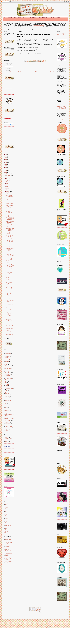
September (8, 178)
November (8, 175)
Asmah (6, 510)
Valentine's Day (8, 438)
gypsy (6, 392)
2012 (6, 169)
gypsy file (7, 393)
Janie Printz (7, 543)
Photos (19, 17)
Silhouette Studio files (32, 17)
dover (6, 381)
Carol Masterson (8, 540)
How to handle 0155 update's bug (9, 283)
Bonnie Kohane (8, 539)
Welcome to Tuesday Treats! (9, 212)
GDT (6, 390)
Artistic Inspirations (9, 359)
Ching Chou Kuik (8, 365)
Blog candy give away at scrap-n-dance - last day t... (9, 201)
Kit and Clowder (8, 406)
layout (6, 407)
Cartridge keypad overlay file (9, 236)
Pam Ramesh (59, 103)
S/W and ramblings (9, 418)
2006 (6, 338)
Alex (6, 504)
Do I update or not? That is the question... (10, 249)
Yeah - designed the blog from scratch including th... (10, 218)
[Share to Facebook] (39, 53)
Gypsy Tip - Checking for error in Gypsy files (9, 309)
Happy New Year (9, 334)
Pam (6, 413)
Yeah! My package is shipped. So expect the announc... (9, 289)
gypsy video (7, 396)
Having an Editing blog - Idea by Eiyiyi (9, 215)
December (8, 173)
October (8, 176)
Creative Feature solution (9, 273)
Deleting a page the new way (10, 301)
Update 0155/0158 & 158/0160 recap (10, 252)
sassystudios (7, 423)
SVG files (24, 17)
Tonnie (6, 529)
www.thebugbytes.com (61, 119)
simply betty (7, 435)
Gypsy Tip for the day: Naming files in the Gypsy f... (10, 258)
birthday (7, 361)
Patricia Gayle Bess (9, 556)
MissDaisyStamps (8, 411)
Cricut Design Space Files (43, 17)
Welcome (8, 286)
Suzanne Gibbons (8, 562)
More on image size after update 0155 (10, 222)
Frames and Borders (9, 388)
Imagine (7, 397)
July (7, 181)
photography (7, 416)
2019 (6, 159)
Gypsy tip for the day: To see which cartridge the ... (10, 265)
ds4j (6, 382)
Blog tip (7, 279)
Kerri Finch (7, 547)
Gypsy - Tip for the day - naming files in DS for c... (9, 323)
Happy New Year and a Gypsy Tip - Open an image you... (10, 332)
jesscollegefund (8, 401)
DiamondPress (8, 377)
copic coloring (8, 368)
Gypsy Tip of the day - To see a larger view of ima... (9, 294)
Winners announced (8, 276)
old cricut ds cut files (7, 20)
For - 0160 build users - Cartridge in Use (10, 244)
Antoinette (7, 508)
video (6, 440)
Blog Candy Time (9, 277)
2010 (6, 172)
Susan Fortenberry (8, 561)
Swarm (6, 437)
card (6, 364)
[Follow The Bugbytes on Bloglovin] (8, 124)
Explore (6, 385)
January (8, 191)
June (7, 183)
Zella (5, 532)
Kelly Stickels (7, 546)
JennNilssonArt (8, 400)
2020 (6, 157)
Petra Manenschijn (9, 558)
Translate (8, 35)
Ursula (6, 531)
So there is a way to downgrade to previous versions (10, 297)
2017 (6, 160)
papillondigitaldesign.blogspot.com (39, 25)
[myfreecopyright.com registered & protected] (62, 34)
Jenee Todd (7, 545)
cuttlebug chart (8, 374)
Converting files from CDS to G (9, 317)
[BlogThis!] (37, 53)
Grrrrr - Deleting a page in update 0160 (9, 208)
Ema (6, 515)
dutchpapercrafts (8, 384)
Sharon (6, 528)
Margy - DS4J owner (9, 503)
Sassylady (7, 422)
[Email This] (35, 53)
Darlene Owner (8, 538)
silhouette (7, 434)
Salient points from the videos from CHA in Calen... (10, 229)
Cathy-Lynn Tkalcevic (9, 542)
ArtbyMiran (7, 357)
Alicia (6, 354)
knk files (57, 17)
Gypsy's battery (9, 246)
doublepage (7, 379)
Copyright (8, 233)
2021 (6, 156)
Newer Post (19, 71)
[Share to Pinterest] (40, 53)
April (7, 186)
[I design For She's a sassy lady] (62, 225)
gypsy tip (7, 394)
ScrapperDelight (8, 427)
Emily (6, 517)
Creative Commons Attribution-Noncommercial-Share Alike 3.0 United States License (61, 107)
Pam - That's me (8, 525)
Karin (6, 522)
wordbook (7, 441)
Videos (15, 17)
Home (5, 17)
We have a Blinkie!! (10, 280)
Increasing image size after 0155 (9, 241)
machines (7, 410)
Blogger (50, 615)
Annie (6, 505)
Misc (20, 20)
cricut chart (7, 371)
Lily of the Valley (8, 408)
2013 (6, 167)
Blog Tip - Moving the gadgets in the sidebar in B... (10, 261)
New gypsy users (9, 328)
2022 (6, 154)
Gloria (6, 518)
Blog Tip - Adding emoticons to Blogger (9, 225)
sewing (6, 429)
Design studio (8, 375)
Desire (6, 514)
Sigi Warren (7, 559)
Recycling (8, 232)
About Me (9, 17)
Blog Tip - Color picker (9, 193)
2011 (6, 170)
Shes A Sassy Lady (8, 432)
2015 (6, 164)
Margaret (7, 524)
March (7, 188)
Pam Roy (7, 555)
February (8, 189)
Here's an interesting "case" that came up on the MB (10, 305)
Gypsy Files (52, 17)
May (7, 184)
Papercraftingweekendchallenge (9, 415)
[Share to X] (38, 53)
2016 (6, 162)
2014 (6, 165)
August (7, 180)
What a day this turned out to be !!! (9, 196)
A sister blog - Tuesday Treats (9, 320)
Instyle (6, 399)
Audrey (6, 507)
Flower (6, 386)
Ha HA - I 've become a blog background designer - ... (9, 269)
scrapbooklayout (8, 426)
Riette (6, 527)
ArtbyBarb (7, 356)
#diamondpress (8, 353)
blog (6, 362)
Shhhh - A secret (9, 203)
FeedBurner (9, 71)
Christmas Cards (8, 367)
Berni (6, 511)
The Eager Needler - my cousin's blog (10, 255)
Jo (5, 403)
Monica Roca (7, 549)
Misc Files (15, 20)
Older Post (52, 71)
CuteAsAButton (8, 372)
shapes (6, 430)
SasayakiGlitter (8, 420)
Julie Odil (7, 521)
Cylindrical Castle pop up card (9, 238)
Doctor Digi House (8, 378)
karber (6, 404)
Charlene (7, 512)
